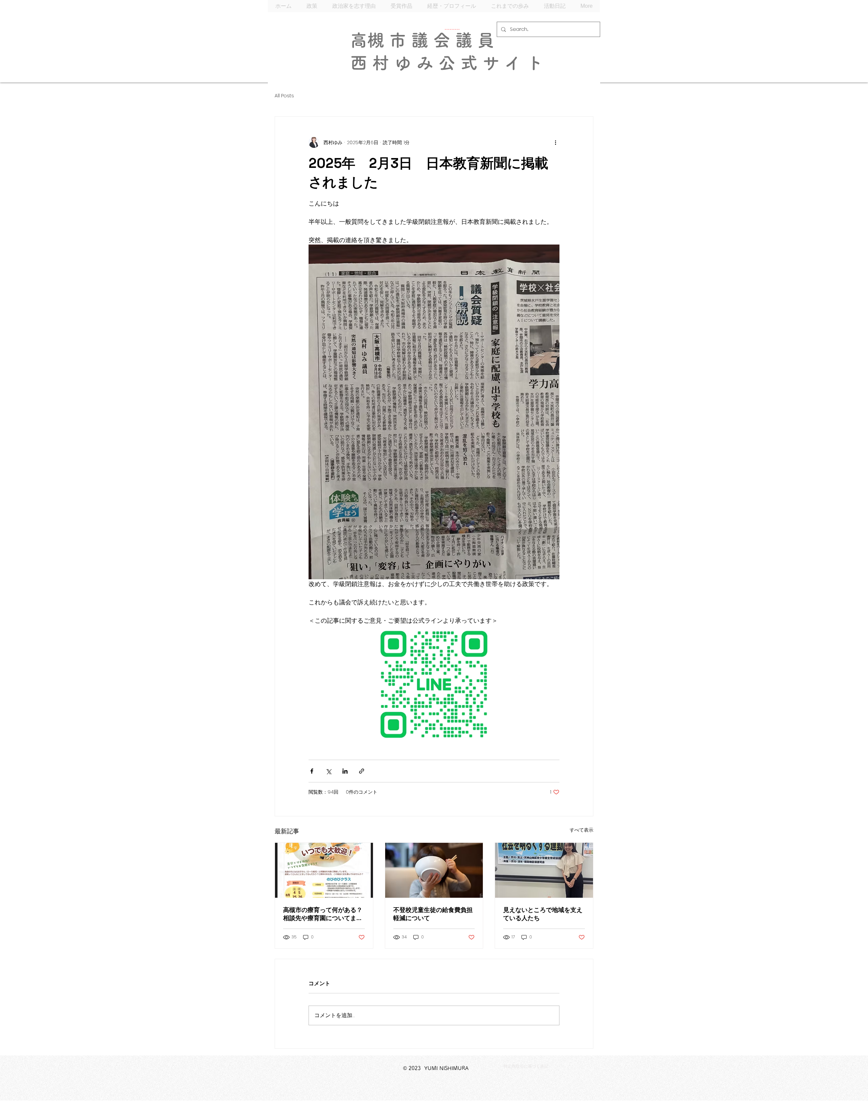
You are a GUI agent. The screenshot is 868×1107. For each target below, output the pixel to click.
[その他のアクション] (555, 142)
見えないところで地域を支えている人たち (543, 914)
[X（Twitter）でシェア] (328, 771)
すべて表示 (581, 830)
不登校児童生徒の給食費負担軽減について (433, 914)
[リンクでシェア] (361, 771)
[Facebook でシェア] (312, 771)
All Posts (284, 96)
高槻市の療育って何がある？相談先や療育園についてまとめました (322, 914)
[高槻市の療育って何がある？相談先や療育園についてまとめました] (324, 870)
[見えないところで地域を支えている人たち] (544, 870)
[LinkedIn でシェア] (345, 771)
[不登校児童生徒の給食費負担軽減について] (434, 870)
